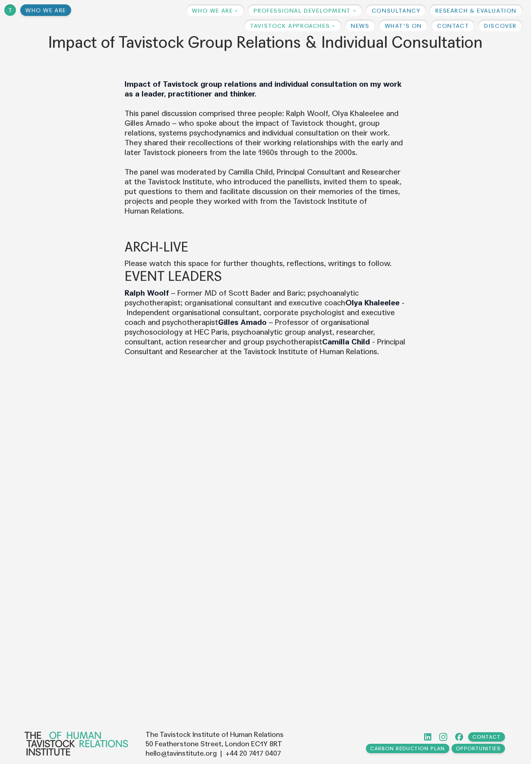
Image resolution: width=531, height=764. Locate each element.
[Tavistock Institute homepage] (76, 743)
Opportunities (478, 749)
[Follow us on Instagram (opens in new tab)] (443, 737)
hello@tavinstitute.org (181, 753)
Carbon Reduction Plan (407, 749)
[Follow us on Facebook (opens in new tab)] (459, 737)
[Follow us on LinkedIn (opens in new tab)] (427, 737)
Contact (486, 737)
